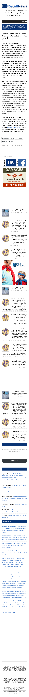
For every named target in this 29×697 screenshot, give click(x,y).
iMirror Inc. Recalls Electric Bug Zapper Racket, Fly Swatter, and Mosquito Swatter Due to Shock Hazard (14, 553)
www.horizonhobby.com (13, 127)
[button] (23, 21)
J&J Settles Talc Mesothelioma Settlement (19, 210)
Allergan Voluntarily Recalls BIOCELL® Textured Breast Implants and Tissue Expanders (14, 498)
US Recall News (14, 6)
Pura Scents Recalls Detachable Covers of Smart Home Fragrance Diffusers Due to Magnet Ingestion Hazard (19, 252)
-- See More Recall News (8, 612)
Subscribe (15, 461)
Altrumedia (17, 691)
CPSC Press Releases (16, 145)
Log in (18, 693)
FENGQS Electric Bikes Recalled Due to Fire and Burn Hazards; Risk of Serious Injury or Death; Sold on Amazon (19, 363)
